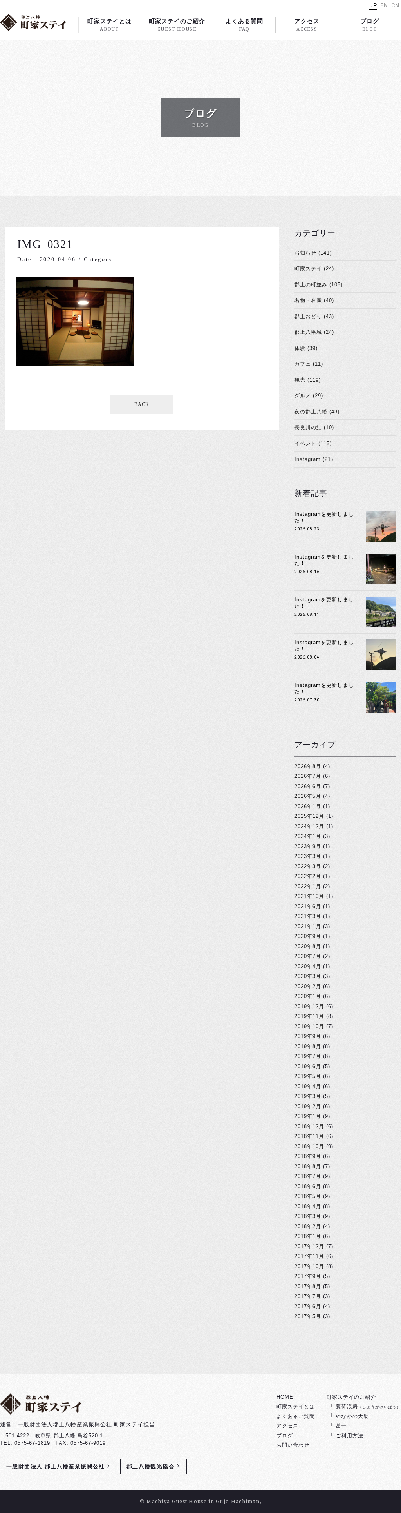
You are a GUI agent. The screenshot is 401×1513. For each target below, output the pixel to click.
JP (373, 5)
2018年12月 (309, 1126)
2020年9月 (307, 936)
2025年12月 (309, 816)
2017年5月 (307, 1316)
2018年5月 (307, 1196)
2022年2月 (307, 876)
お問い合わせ (292, 1445)
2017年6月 (307, 1306)
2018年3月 (307, 1216)
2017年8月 (307, 1286)
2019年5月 (307, 1076)
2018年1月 (307, 1236)
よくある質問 (244, 25)
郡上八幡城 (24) (314, 332)
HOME (284, 1397)
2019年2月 (307, 1106)
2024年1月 (307, 836)
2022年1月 (307, 886)
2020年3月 (307, 976)
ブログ (369, 25)
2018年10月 (309, 1146)
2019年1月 (307, 1116)
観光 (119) (307, 380)
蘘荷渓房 (368, 1406)
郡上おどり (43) (314, 316)
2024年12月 (309, 826)
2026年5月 (307, 796)
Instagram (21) (313, 459)
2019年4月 (307, 1086)
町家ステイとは (109, 25)
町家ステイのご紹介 (177, 25)
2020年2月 (307, 986)
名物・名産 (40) (314, 300)
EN (384, 5)
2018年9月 (307, 1156)
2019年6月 (307, 1066)
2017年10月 (309, 1266)
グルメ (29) (308, 396)
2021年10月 (309, 896)
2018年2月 (307, 1226)
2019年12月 (309, 1006)
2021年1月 (307, 926)
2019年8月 (307, 1046)
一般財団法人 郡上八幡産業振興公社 (55, 1466)
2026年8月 (307, 766)
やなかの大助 (352, 1416)
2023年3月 (307, 856)
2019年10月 (309, 1026)
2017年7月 (307, 1296)
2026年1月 (307, 806)
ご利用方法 (349, 1435)
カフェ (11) (308, 364)
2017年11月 (309, 1256)
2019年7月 (307, 1056)
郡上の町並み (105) (318, 285)
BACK (141, 404)
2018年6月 (307, 1186)
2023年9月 (307, 846)
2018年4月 (307, 1206)
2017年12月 (309, 1246)
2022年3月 (307, 866)
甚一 (341, 1426)
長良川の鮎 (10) (314, 427)
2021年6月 (307, 906)
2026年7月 (307, 776)
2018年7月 (307, 1176)
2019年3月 (307, 1096)
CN (395, 5)
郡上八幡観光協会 (150, 1466)
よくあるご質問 (295, 1416)
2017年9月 (307, 1276)
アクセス (307, 25)
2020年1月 (307, 996)
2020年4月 (307, 966)
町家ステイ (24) (314, 268)
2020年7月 (307, 956)
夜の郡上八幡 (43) (317, 412)
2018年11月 (309, 1136)
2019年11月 (309, 1016)
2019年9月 (307, 1036)
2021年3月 (307, 916)
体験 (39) (306, 348)
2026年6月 (307, 786)
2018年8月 (307, 1166)
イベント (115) (313, 443)
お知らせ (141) (313, 253)
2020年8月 (307, 946)
